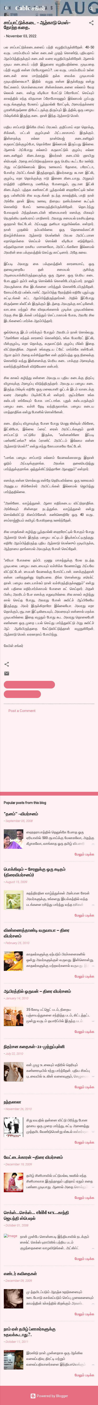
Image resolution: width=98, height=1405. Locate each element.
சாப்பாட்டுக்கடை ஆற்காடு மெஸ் (29, 685)
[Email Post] (7, 675)
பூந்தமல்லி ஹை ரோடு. (22, 694)
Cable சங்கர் (30, 8)
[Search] (91, 9)
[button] (91, 23)
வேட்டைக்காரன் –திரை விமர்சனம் (33, 1157)
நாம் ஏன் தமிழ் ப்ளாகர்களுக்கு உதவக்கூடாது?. (30, 1331)
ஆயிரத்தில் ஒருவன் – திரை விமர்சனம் (37, 991)
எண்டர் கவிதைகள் (20, 1273)
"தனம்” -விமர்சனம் (21, 813)
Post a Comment (22, 711)
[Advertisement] (49, 751)
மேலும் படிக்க (84, 854)
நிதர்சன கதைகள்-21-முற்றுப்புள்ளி (34, 1046)
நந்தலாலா (12, 1102)
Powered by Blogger (52, 1396)
